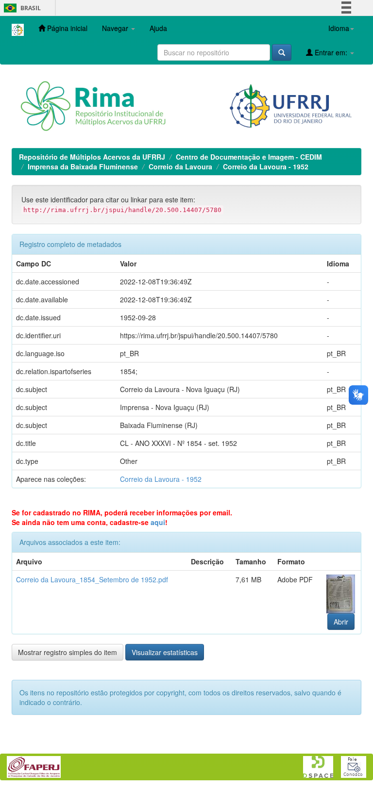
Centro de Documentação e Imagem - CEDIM (249, 157)
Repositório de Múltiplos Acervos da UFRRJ (92, 157)
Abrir (341, 621)
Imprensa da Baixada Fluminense (83, 166)
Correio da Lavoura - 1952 (265, 166)
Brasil (20, 8)
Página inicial (66, 28)
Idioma (338, 28)
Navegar (116, 28)
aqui (158, 522)
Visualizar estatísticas (165, 652)
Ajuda (158, 28)
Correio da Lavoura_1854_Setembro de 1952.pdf (92, 579)
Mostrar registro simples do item (67, 652)
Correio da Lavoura (180, 166)
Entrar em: (331, 52)
